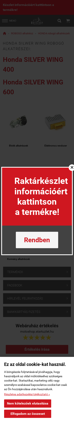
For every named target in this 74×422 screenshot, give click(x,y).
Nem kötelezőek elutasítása (27, 403)
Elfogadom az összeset (27, 414)
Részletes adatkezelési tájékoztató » (27, 394)
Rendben (37, 240)
